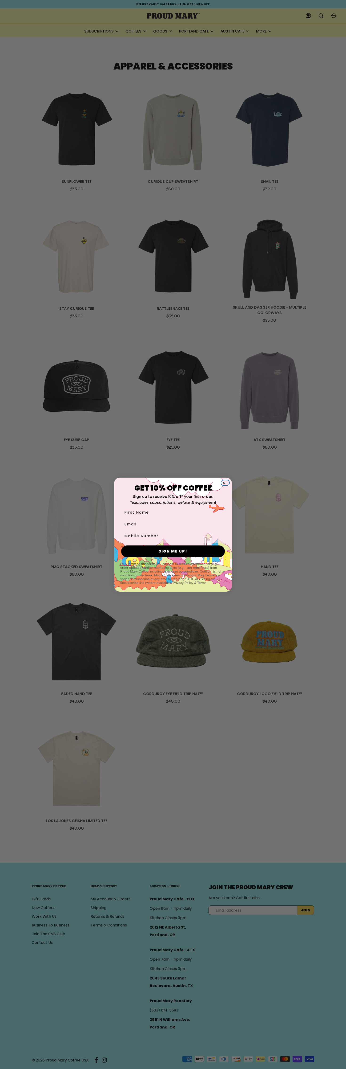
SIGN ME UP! (173, 551)
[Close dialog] (226, 483)
